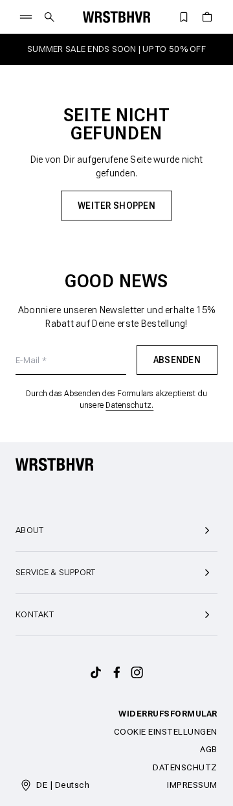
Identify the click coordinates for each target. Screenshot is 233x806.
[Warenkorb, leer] (207, 16)
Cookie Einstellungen (165, 732)
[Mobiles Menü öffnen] (26, 16)
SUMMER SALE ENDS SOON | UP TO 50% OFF (116, 49)
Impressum (192, 785)
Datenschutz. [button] (129, 405)
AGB (208, 749)
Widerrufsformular (167, 713)
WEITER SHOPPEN (116, 205)
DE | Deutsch (62, 785)
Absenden (177, 360)
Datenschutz (185, 767)
